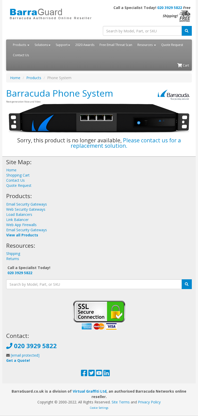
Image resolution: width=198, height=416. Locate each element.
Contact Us (21, 55)
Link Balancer (17, 219)
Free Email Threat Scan (116, 45)
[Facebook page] (84, 374)
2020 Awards (84, 45)
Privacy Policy (149, 402)
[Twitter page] (91, 374)
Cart (185, 65)
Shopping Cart (18, 175)
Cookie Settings (99, 408)
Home (15, 77)
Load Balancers (19, 214)
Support (62, 45)
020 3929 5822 (169, 7)
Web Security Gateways (25, 209)
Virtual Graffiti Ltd (89, 391)
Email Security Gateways (26, 204)
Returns (12, 258)
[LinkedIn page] (106, 374)
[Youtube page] (99, 374)
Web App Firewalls (21, 224)
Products (20, 45)
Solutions (41, 45)
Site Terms (121, 402)
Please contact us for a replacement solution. (126, 143)
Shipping (13, 253)
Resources (145, 45)
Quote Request (172, 45)
